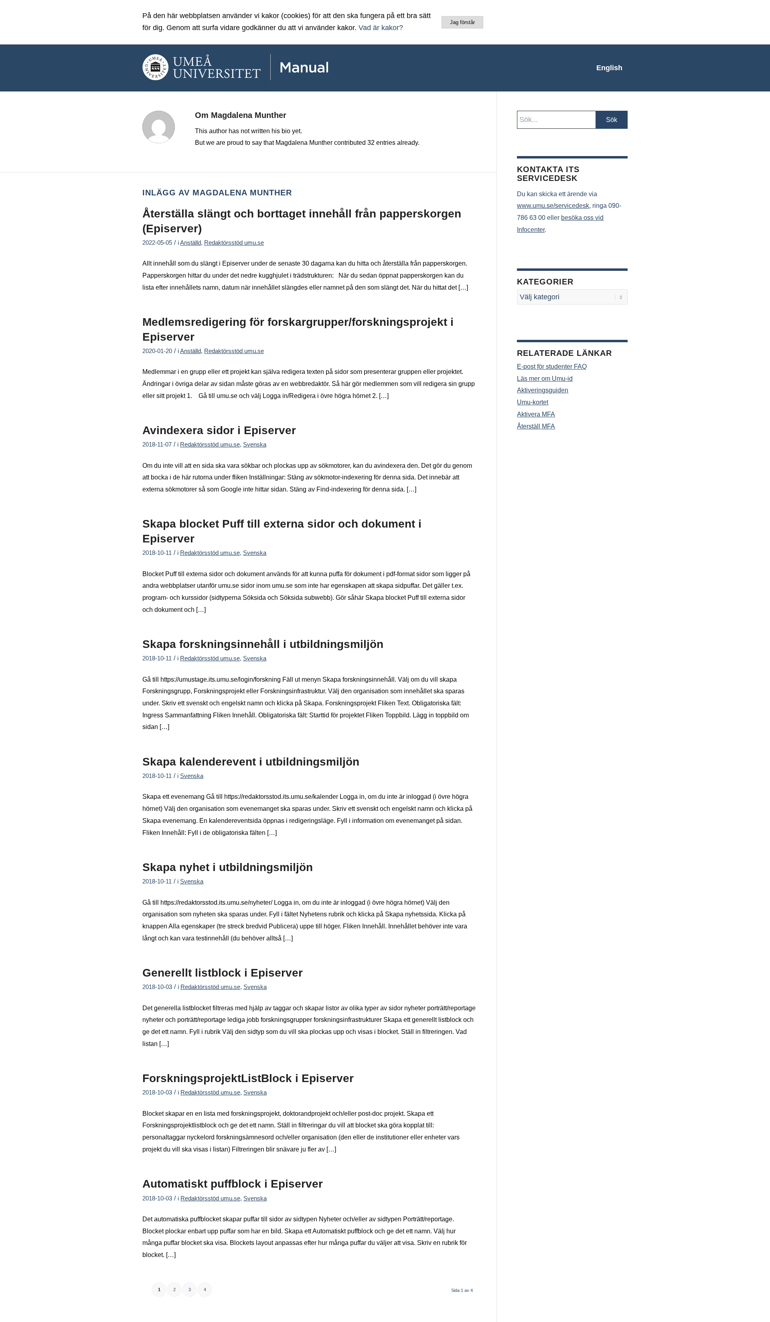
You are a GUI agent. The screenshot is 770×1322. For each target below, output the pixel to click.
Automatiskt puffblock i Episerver (232, 1184)
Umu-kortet (532, 402)
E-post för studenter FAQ (552, 366)
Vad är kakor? (381, 28)
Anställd (190, 243)
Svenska (254, 444)
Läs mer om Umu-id (545, 378)
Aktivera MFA (536, 414)
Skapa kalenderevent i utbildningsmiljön (250, 761)
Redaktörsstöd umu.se (234, 243)
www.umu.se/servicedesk (553, 205)
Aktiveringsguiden (542, 390)
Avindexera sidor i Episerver (219, 430)
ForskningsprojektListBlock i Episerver (248, 1078)
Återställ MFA (536, 426)
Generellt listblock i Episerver (222, 973)
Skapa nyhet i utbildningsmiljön (227, 867)
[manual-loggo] (258, 67)
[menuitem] (609, 67)
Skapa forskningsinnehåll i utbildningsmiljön (262, 644)
